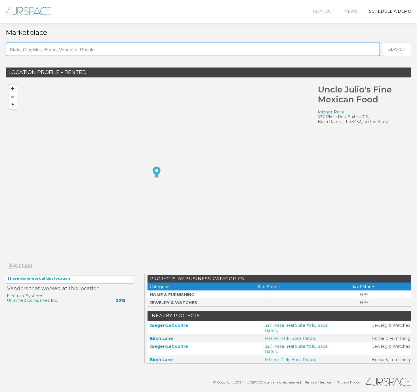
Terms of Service (318, 382)
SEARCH (397, 49)
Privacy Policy (348, 382)
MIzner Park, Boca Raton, (290, 338)
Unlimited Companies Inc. (32, 300)
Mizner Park (331, 112)
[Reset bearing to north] (13, 105)
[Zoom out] (13, 97)
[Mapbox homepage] (19, 266)
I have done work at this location (39, 278)
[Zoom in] (13, 89)
